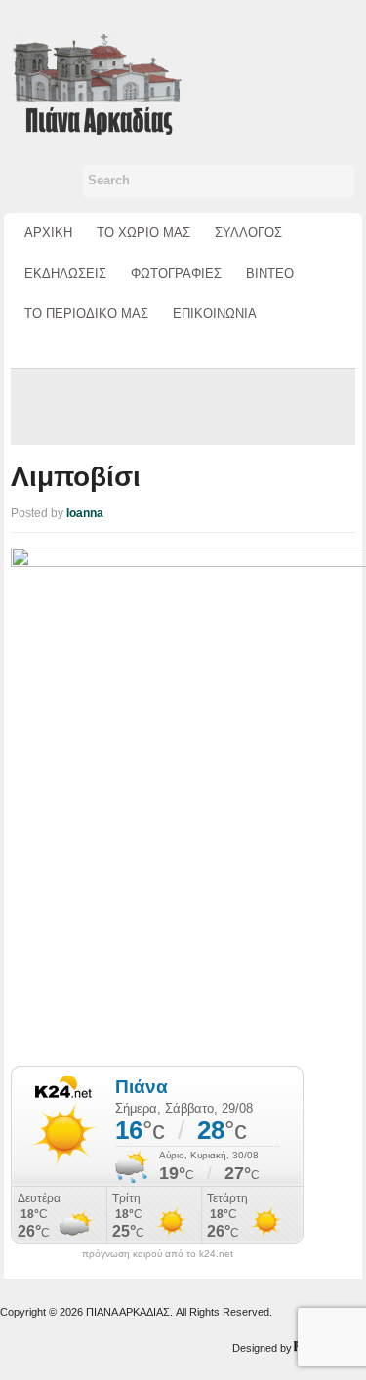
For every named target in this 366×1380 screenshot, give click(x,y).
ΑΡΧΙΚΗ (48, 232)
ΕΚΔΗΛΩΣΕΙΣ (65, 273)
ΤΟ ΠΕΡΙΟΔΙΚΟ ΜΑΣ (86, 313)
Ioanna (84, 513)
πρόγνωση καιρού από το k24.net (157, 1254)
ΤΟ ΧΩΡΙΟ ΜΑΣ (143, 232)
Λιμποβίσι (76, 477)
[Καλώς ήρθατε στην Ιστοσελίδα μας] (96, 80)
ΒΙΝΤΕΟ (270, 273)
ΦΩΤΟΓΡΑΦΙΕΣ (176, 273)
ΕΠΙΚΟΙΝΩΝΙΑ (215, 313)
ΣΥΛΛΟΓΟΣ (248, 232)
